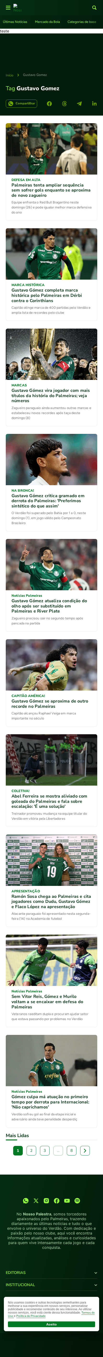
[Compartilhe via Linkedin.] (94, 103)
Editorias (16, 1272)
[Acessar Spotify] (77, 1200)
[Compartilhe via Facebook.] (49, 103)
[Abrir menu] (8, 8)
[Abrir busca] (94, 8)
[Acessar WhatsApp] (26, 1200)
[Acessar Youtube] (67, 1200)
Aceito (51, 1324)
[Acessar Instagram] (46, 1200)
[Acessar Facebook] (56, 1200)
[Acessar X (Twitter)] (36, 1200)
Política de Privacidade (31, 1316)
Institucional (20, 1285)
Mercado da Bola (47, 22)
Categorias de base (82, 22)
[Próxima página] (85, 1150)
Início (9, 75)
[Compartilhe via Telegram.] (79, 103)
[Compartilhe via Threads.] (64, 103)
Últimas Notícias (15, 22)
